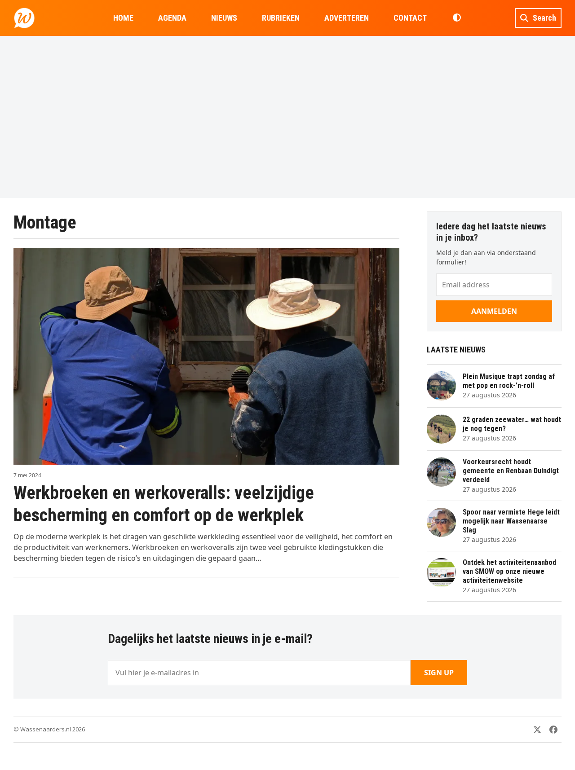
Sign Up (439, 673)
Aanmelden (494, 311)
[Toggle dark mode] (456, 18)
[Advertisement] (287, 117)
